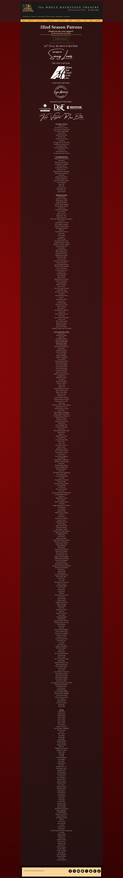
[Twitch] (94, 871)
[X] (86, 871)
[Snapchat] (90, 871)
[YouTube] (78, 871)
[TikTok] (99, 871)
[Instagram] (74, 871)
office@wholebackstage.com (55, 35)
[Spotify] (82, 871)
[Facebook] (70, 871)
